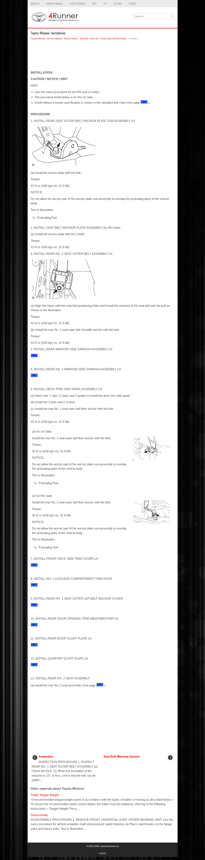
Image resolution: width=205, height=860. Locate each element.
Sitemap (118, 3)
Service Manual (77, 3)
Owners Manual (54, 3)
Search (132, 3)
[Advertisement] (103, 56)
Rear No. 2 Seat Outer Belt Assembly (108, 38)
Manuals (35, 3)
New (94, 3)
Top (105, 3)
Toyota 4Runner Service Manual (46, 38)
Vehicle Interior (71, 38)
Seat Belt (84, 38)
